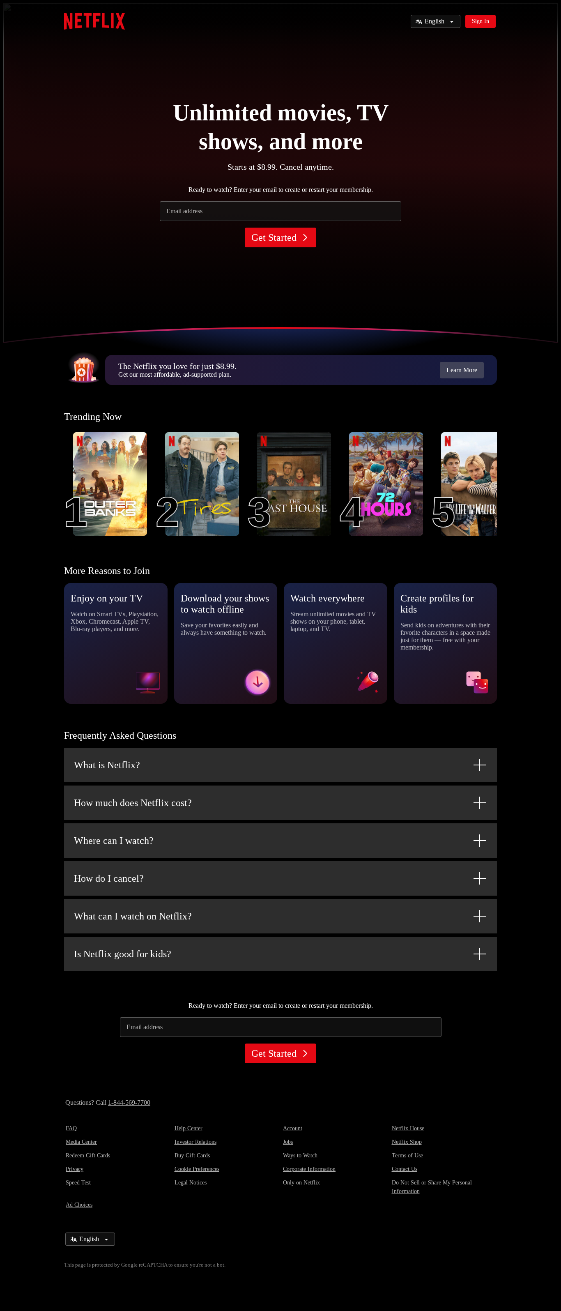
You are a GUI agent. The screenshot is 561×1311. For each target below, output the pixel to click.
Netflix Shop (407, 1142)
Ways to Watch (300, 1155)
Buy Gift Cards (192, 1155)
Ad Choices (79, 1205)
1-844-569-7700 (129, 1102)
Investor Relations (195, 1142)
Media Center (81, 1142)
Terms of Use (407, 1155)
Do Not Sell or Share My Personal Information (432, 1187)
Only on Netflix (301, 1183)
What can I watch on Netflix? (133, 916)
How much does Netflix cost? (133, 802)
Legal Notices (191, 1183)
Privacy (74, 1169)
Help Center (188, 1128)
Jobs (288, 1142)
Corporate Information (309, 1169)
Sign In (480, 21)
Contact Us (404, 1169)
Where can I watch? (114, 840)
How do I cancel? (109, 878)
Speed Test (78, 1183)
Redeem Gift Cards (88, 1155)
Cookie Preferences (197, 1169)
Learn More (461, 369)
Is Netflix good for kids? (122, 954)
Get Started (274, 237)
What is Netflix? (107, 765)
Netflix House (408, 1128)
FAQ (71, 1128)
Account (292, 1128)
